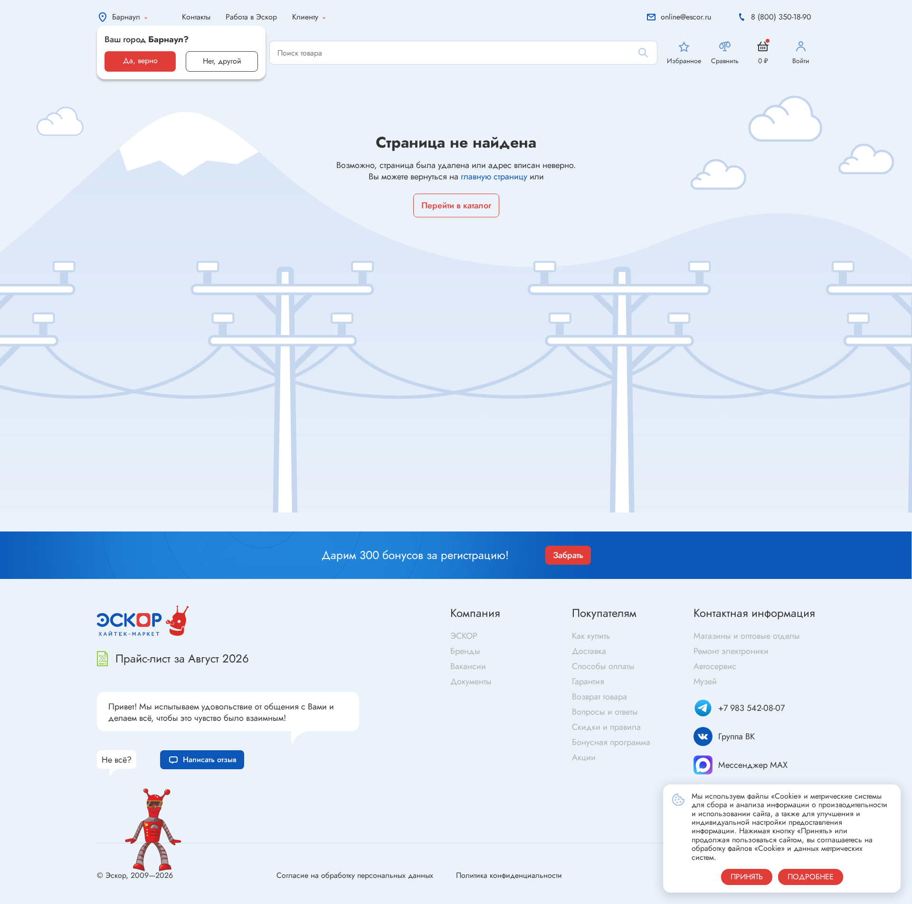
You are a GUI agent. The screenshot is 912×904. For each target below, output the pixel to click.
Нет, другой (222, 61)
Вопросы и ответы (605, 712)
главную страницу (494, 176)
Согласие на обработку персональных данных (354, 875)
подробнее (811, 876)
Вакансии (468, 666)
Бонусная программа (611, 742)
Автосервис (715, 666)
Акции (584, 757)
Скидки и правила (606, 727)
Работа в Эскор (251, 16)
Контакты (196, 16)
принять (747, 876)
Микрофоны (480, 527)
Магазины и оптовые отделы (747, 636)
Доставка (589, 651)
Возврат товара (599, 696)
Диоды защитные (75, 525)
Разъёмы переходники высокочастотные (320, 513)
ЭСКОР (463, 636)
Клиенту (305, 16)
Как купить (591, 636)
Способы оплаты (603, 666)
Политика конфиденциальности (509, 875)
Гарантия (588, 681)
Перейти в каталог (456, 205)
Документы (471, 681)
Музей (705, 681)
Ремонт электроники (731, 651)
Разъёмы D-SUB (278, 528)
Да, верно (140, 60)
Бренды (465, 651)
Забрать (568, 555)
